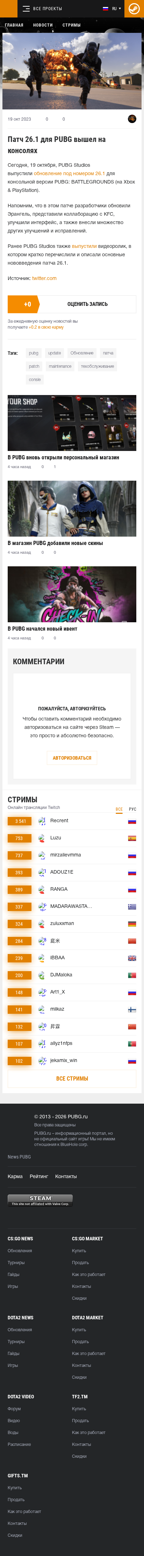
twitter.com (44, 279)
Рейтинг (39, 1177)
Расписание (19, 1445)
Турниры (16, 1263)
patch (34, 366)
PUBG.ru (42, 1133)
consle (35, 380)
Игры (13, 1287)
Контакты (66, 1177)
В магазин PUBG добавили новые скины (55, 543)
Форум (14, 1409)
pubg (33, 353)
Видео (14, 1421)
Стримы (72, 25)
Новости (43, 25)
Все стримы (72, 1078)
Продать (80, 1263)
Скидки (79, 1298)
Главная (14, 25)
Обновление (82, 353)
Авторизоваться (72, 758)
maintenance (60, 366)
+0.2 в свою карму (46, 327)
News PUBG (19, 1157)
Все (119, 809)
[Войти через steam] (134, 8)
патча (108, 353)
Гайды (13, 1275)
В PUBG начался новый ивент (42, 628)
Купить (79, 1251)
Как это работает (89, 1275)
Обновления (20, 1251)
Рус (132, 809)
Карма (15, 1177)
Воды (13, 1433)
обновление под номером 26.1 (69, 174)
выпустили (84, 246)
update (54, 353)
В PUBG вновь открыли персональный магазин (63, 457)
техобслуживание (97, 366)
